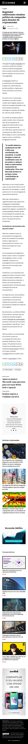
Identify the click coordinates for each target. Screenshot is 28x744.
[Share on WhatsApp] (3, 58)
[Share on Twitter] (10, 58)
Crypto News (12, 358)
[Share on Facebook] (7, 58)
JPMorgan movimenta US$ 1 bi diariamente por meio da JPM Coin (12, 636)
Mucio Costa (14, 417)
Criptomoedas (8, 369)
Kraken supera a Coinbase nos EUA (10, 395)
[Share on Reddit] (17, 58)
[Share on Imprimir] (21, 58)
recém (13, 64)
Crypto (4, 8)
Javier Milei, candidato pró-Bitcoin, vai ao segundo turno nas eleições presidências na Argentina (14, 658)
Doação (18, 369)
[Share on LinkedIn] (14, 58)
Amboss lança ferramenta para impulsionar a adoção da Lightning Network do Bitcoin (12, 614)
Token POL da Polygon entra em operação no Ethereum (11, 571)
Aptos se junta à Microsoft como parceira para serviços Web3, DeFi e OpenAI (13, 383)
